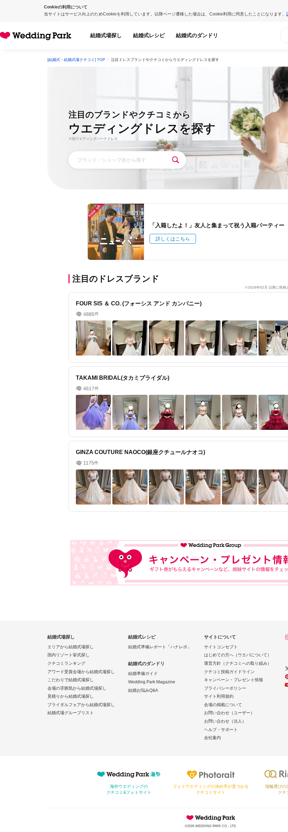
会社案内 (212, 737)
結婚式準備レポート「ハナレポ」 (159, 646)
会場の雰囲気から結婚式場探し (76, 688)
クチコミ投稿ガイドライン (229, 671)
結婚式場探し (106, 35)
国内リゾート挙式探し (68, 654)
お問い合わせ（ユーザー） (229, 712)
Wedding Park (210, 817)
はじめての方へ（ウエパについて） (237, 654)
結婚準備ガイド (143, 673)
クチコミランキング (66, 663)
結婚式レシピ (149, 35)
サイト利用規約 (219, 696)
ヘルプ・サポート (221, 729)
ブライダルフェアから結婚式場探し (81, 704)
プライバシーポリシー (225, 688)
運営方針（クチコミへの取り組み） (237, 663)
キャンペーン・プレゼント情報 (233, 679)
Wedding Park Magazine (151, 681)
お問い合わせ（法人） (225, 721)
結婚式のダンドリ (197, 35)
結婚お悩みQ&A (143, 690)
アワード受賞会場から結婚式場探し (81, 671)
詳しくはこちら (173, 239)
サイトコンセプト (221, 646)
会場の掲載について (223, 704)
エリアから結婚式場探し (70, 646)
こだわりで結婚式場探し (70, 679)
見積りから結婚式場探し (70, 696)
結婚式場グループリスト (70, 712)
